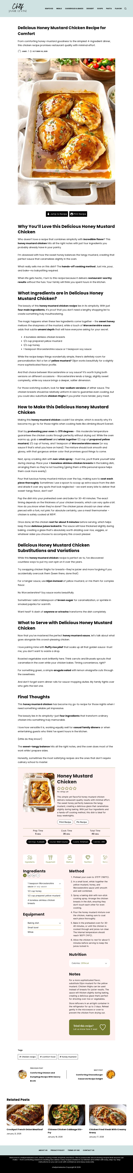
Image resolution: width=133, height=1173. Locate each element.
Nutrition (88, 862)
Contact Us (88, 1150)
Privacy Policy (57, 1150)
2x (29, 875)
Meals (59, 8)
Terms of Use (74, 1150)
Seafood (49, 8)
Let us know (79, 1029)
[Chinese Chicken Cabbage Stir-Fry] (66, 1115)
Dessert (90, 8)
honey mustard (68, 1056)
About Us (43, 1150)
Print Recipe (79, 214)
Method (69, 862)
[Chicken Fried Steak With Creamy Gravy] (107, 1115)
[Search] (125, 8)
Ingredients (30, 862)
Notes (105, 862)
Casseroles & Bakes (74, 8)
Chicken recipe (27, 1056)
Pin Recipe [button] (82, 822)
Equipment (50, 862)
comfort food (47, 1056)
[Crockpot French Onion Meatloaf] (25, 1115)
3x (34, 875)
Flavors (118, 8)
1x (25, 875)
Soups (100, 8)
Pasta (109, 8)
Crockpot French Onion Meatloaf (25, 1129)
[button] (59, 788)
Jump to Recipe (58, 214)
